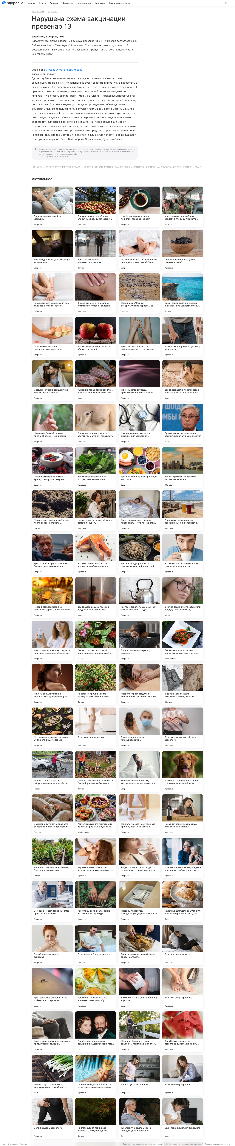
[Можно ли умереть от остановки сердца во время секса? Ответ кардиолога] (139, 250)
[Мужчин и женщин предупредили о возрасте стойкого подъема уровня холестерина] (182, 858)
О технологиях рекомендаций (191, 1144)
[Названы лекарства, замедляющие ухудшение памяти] (139, 901)
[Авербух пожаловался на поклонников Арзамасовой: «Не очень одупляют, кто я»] (95, 1031)
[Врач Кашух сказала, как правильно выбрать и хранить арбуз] (182, 1031)
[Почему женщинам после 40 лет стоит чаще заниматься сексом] (95, 1075)
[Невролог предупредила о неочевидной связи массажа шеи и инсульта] (139, 684)
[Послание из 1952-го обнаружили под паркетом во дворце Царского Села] (139, 293)
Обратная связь (170, 1144)
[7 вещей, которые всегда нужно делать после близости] (52, 380)
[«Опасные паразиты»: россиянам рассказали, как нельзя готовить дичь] (95, 380)
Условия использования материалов (147, 1144)
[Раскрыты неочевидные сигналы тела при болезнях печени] (52, 293)
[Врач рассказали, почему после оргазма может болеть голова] (182, 380)
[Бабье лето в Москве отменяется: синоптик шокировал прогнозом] (95, 250)
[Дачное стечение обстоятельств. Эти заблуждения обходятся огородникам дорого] (95, 771)
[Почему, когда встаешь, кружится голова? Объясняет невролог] (139, 380)
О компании (13, 1144)
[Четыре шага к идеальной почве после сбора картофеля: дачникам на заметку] (52, 510)
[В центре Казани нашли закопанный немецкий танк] (182, 684)
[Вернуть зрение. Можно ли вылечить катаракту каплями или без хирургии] (95, 858)
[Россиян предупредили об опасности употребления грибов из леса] (139, 554)
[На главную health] (14, 3)
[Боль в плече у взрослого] (182, 1075)
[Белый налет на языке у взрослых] (52, 945)
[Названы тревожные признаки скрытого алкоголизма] (182, 814)
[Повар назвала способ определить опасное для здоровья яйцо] (52, 337)
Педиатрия (52, 11)
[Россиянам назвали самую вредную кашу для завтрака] (52, 467)
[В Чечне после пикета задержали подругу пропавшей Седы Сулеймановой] (182, 597)
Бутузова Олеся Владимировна (63, 69)
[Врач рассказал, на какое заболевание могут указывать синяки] (139, 337)
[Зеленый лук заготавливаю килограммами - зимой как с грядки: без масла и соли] (52, 1075)
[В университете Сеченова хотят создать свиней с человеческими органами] (52, 814)
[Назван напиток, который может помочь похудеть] (95, 510)
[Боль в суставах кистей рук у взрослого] (182, 728)
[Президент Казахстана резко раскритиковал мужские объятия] (182, 424)
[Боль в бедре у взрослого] (52, 1118)
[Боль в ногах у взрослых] (95, 728)
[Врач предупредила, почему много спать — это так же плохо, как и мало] (139, 510)
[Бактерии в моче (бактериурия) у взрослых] (139, 988)
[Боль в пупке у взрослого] (139, 1075)
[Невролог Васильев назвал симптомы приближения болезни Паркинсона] (139, 1031)
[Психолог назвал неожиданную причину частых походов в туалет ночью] (139, 814)
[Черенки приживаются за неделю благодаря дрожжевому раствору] (52, 858)
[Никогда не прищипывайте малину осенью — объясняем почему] (95, 684)
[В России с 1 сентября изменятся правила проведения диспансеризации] (52, 901)
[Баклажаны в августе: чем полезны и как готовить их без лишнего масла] (182, 641)
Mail (4, 1144)
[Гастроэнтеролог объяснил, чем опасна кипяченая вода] (139, 597)
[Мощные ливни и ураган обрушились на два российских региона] (52, 771)
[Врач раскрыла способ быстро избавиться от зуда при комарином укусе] (52, 988)
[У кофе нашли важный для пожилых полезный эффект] (139, 207)
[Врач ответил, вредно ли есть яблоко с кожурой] (95, 337)
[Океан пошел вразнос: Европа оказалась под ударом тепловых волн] (182, 293)
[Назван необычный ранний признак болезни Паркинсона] (52, 424)
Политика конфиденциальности (217, 1144)
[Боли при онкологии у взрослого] (182, 1118)
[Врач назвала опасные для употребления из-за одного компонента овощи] (95, 467)
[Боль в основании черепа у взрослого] (139, 641)
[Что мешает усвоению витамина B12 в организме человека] (52, 728)
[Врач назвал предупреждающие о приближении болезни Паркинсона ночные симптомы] (52, 1031)
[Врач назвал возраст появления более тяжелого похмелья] (52, 554)
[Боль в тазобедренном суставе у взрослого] (182, 337)
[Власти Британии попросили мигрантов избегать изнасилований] (182, 467)
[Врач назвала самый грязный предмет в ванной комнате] (95, 597)
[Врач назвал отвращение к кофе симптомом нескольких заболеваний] (182, 554)
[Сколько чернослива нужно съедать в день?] (182, 250)
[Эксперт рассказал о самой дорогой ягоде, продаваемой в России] (95, 641)
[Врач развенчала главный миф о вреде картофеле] (139, 945)
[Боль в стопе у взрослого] (182, 988)
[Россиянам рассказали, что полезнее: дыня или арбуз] (95, 988)
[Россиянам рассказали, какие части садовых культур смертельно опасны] (95, 901)
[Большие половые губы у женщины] (52, 207)
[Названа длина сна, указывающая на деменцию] (52, 250)
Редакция (127, 1144)
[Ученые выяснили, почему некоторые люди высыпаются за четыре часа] (139, 771)
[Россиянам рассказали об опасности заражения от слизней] (52, 597)
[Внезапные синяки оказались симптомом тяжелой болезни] (95, 293)
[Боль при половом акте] (182, 945)
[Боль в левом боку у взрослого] (95, 945)
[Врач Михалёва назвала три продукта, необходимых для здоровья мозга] (95, 554)
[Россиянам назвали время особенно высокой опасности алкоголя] (182, 510)
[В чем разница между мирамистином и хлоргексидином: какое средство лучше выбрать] (139, 728)
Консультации (38, 11)
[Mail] (4, 3)
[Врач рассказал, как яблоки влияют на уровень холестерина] (95, 207)
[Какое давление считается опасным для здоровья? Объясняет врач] (139, 424)
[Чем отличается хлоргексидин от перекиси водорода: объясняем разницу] (52, 641)
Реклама (23, 1144)
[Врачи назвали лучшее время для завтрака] (139, 467)
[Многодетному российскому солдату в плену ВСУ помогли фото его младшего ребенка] (182, 207)
